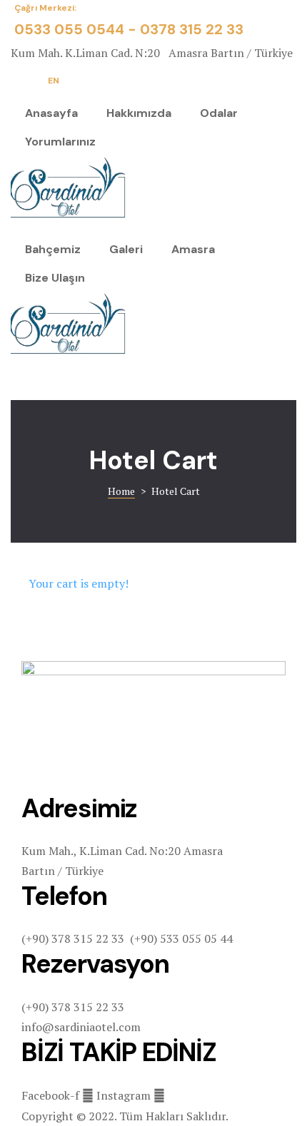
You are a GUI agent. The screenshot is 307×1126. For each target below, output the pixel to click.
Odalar (219, 113)
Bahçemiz (53, 249)
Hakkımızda (138, 113)
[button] (57, 81)
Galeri (126, 249)
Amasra (193, 249)
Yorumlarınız (60, 141)
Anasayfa (51, 113)
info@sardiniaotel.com (81, 1027)
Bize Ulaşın (55, 277)
